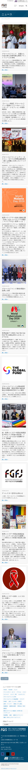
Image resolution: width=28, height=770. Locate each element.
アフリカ (19, 692)
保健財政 (6, 706)
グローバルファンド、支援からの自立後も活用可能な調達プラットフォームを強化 (14, 55)
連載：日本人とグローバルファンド (12, 717)
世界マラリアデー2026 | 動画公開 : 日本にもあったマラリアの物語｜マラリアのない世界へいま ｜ (14, 219)
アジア (15, 689)
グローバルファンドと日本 (10, 696)
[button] (26, 6)
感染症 (5, 708)
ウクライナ (6, 694)
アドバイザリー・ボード (9, 692)
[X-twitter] (7, 754)
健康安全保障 (12, 706)
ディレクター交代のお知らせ (12, 493)
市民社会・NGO (21, 706)
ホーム (3, 18)
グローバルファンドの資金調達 (11, 699)
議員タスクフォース (18, 715)
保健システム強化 (18, 703)
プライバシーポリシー (5, 768)
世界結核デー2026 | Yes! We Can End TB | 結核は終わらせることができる (13, 335)
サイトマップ (13, 768)
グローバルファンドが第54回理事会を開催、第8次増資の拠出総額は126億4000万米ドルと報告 (13, 388)
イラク (24, 692)
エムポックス (21, 694)
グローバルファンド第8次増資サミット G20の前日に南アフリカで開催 (13, 655)
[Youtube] (13, 754)
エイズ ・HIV (13, 694)
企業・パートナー (8, 703)
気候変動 (6, 715)
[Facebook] (2, 754)
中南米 (5, 701)
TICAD (5, 689)
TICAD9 (10, 689)
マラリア (22, 699)
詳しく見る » (5, 69)
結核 (10, 715)
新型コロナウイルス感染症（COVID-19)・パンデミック (13, 711)
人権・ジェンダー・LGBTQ (14, 701)
